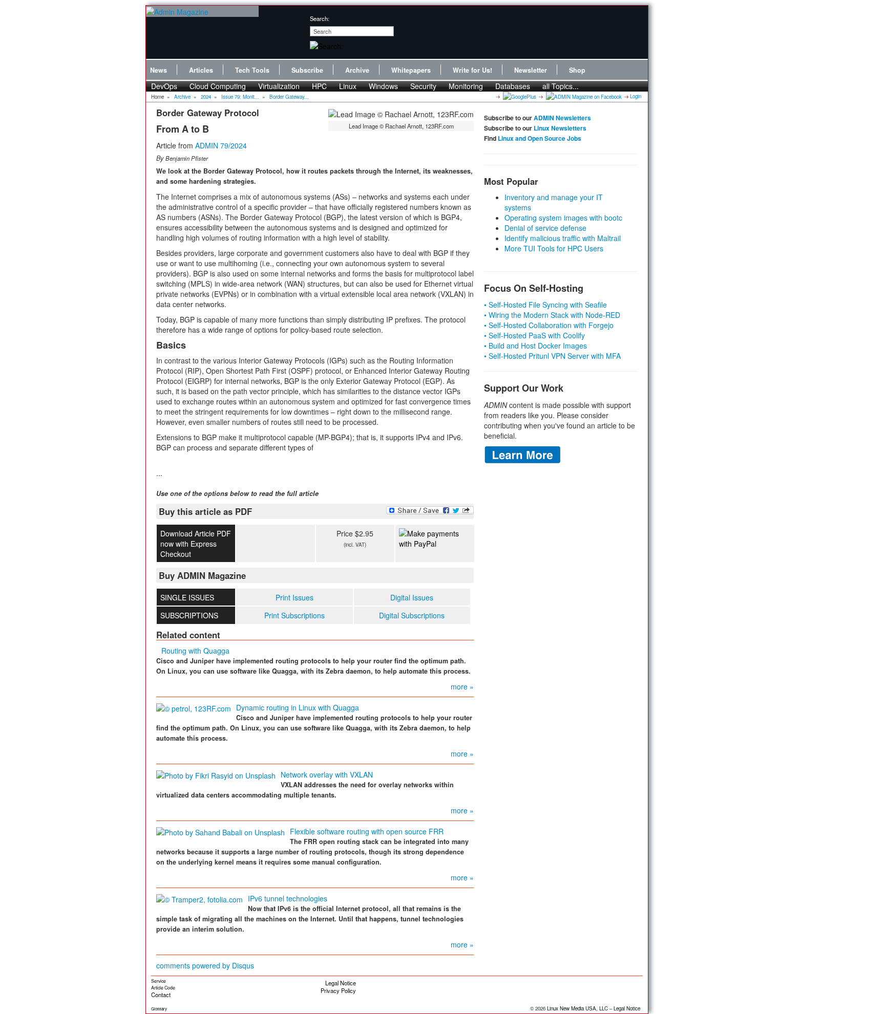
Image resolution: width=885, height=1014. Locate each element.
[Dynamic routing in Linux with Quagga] (193, 707)
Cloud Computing (217, 86)
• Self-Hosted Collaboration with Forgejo (549, 325)
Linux (347, 86)
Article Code (163, 987)
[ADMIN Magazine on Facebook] (583, 96)
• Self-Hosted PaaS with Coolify (534, 335)
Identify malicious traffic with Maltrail (562, 238)
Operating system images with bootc (563, 217)
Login (635, 96)
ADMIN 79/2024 (221, 145)
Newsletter (530, 70)
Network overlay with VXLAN (327, 774)
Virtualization (279, 86)
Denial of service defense (545, 228)
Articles (201, 70)
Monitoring (466, 86)
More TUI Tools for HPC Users (553, 248)
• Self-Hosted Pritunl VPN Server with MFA (552, 356)
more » (462, 686)
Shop (577, 70)
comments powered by (205, 965)
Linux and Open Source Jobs (539, 138)
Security (423, 86)
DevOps (164, 86)
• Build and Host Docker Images (535, 345)
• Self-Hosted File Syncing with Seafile (545, 304)
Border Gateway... (289, 96)
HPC (319, 86)
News (158, 70)
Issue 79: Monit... (240, 96)
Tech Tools (252, 70)
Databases (512, 86)
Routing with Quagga (195, 650)
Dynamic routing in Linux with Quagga (297, 707)
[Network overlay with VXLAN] (216, 774)
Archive (357, 70)
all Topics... (560, 86)
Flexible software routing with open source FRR (367, 831)
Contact (161, 994)
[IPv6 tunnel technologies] (199, 898)
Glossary (159, 1008)
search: (319, 18)
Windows (383, 86)
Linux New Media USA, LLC (577, 1008)
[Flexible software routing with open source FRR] (220, 831)
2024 (206, 96)
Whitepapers (411, 70)
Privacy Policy (338, 990)
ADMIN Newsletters (562, 117)
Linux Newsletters (560, 128)
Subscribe (307, 70)
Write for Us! (472, 70)
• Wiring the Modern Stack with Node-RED (552, 315)
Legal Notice (340, 983)
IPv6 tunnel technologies (287, 898)
